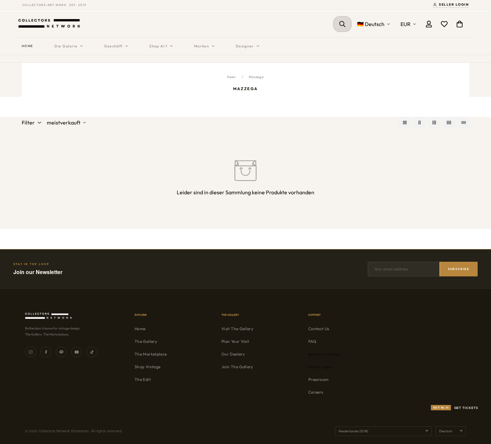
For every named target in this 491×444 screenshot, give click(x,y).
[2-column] (419, 122)
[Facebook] (45, 352)
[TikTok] (92, 352)
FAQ (312, 341)
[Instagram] (30, 352)
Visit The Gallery (237, 328)
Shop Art (158, 46)
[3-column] (434, 122)
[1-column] (405, 122)
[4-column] (449, 122)
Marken (201, 46)
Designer (245, 46)
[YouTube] (76, 352)
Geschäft (113, 46)
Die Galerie (65, 46)
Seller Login (454, 4)
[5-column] (463, 122)
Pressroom (318, 379)
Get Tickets (455, 408)
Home (27, 46)
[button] (459, 24)
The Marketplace (151, 354)
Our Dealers (232, 354)
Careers (315, 392)
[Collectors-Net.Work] (49, 24)
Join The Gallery (237, 366)
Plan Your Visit (235, 341)
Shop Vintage (147, 366)
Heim (231, 77)
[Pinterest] (61, 352)
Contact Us (318, 328)
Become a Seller (324, 354)
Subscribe (459, 269)
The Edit (143, 379)
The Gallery (146, 341)
